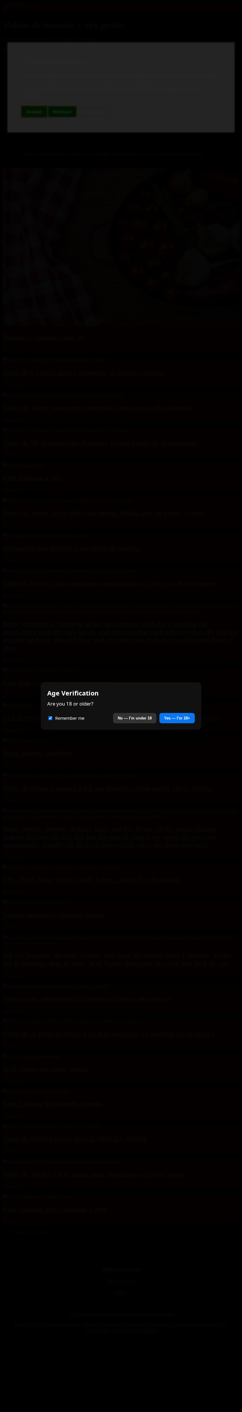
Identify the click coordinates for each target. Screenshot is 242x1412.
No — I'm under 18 (135, 718)
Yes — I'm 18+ (177, 718)
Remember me (69, 718)
